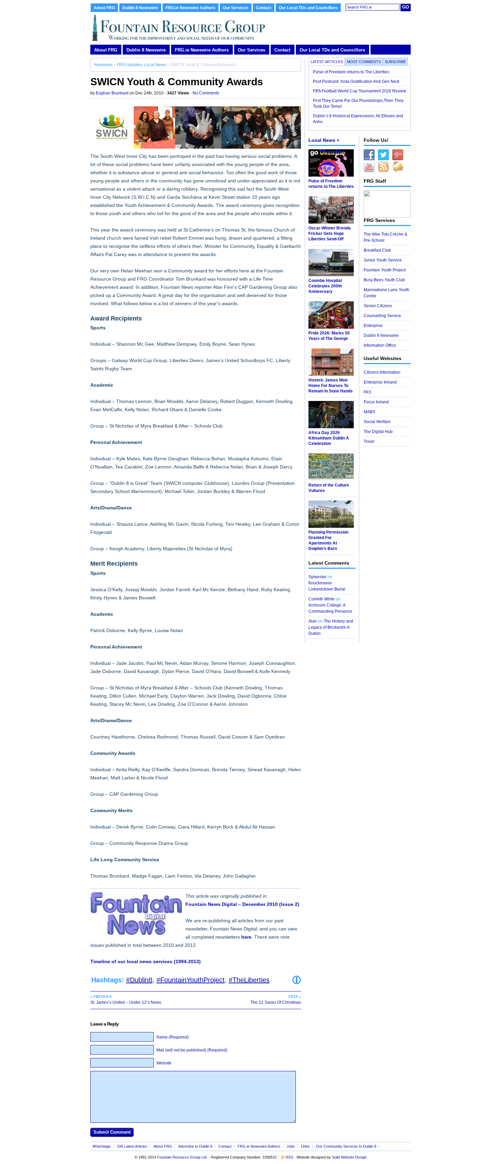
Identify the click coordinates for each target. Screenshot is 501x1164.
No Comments (206, 93)
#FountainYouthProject (190, 980)
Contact (263, 7)
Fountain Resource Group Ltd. (182, 1157)
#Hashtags (102, 1146)
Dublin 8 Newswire (140, 7)
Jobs (291, 1146)
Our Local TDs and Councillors (308, 7)
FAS (367, 392)
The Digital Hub (378, 431)
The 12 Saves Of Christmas (275, 999)
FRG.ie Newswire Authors (190, 7)
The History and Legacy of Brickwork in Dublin (330, 627)
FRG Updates (129, 64)
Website (163, 1063)
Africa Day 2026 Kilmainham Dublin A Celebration (328, 438)
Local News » (323, 140)
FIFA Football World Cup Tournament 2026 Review (359, 91)
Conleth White (321, 599)
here (246, 937)
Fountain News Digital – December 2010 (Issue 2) (242, 904)
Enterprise (373, 325)
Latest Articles (326, 62)
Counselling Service (382, 315)
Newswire (103, 64)
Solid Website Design (349, 1157)
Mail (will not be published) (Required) (191, 1050)
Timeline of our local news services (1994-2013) (145, 961)
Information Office (380, 345)
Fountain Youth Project (385, 270)
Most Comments (364, 62)
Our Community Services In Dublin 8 (346, 1146)
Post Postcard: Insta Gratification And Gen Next (356, 81)
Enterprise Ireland (380, 382)
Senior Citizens (378, 305)
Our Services (235, 7)
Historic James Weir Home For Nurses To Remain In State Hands (330, 385)
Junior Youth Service (383, 260)
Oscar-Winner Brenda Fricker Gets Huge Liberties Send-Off (329, 233)
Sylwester (317, 576)
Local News (155, 64)
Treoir (369, 441)
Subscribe (395, 62)
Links (305, 1146)
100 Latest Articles (132, 1146)
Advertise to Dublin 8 (195, 1146)
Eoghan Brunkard (112, 93)
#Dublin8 (139, 980)
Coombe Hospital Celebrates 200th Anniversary (325, 286)
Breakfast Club (377, 250)
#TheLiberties (249, 980)
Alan (312, 621)
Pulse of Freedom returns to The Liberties (351, 72)
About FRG (104, 7)
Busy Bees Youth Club (384, 280)
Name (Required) (172, 1037)
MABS (369, 411)
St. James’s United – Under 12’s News (125, 999)
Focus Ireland (376, 402)
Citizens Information (382, 372)
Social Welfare (377, 421)
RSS (289, 1157)
